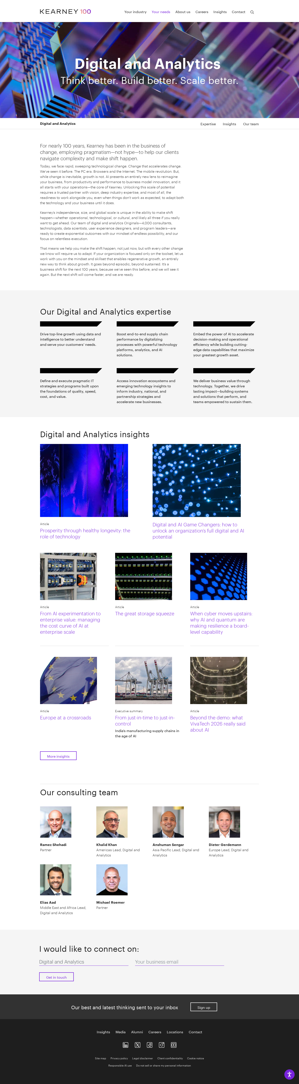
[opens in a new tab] (161, 1044)
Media (121, 1032)
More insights (58, 756)
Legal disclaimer (142, 1058)
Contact (238, 11)
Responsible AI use (120, 1065)
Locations (175, 1032)
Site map (100, 1058)
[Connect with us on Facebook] (149, 1044)
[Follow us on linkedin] (125, 1044)
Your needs (161, 11)
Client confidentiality (170, 1058)
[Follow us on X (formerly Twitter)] (137, 1044)
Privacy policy (119, 1058)
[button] (73, 123)
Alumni (137, 1032)
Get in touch (56, 977)
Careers (201, 11)
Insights (220, 11)
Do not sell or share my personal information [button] (163, 1065)
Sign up (203, 1007)
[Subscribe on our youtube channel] (173, 1044)
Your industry (135, 11)
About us (182, 11)
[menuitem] (204, 123)
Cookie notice (195, 1058)
